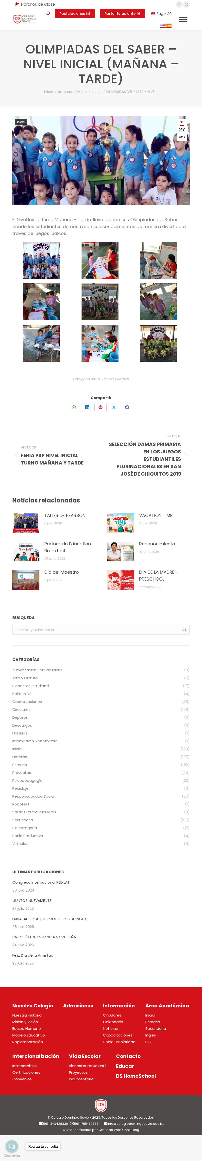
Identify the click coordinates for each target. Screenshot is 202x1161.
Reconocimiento (157, 544)
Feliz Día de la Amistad (32, 955)
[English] (163, 27)
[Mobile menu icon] (183, 19)
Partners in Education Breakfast (67, 547)
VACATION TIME (155, 515)
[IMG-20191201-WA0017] (41, 343)
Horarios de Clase (38, 4)
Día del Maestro (61, 572)
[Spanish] (169, 27)
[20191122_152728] (158, 301)
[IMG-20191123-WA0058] (41, 301)
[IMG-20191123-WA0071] (158, 343)
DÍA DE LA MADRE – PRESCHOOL (158, 575)
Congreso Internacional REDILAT (41, 882)
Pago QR (164, 13)
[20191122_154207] (100, 301)
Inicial (21, 122)
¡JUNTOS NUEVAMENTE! (32, 900)
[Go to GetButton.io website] (12, 1156)
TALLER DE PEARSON (64, 515)
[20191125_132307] (100, 343)
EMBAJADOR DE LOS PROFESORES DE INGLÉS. (50, 918)
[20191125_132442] (100, 260)
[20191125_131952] (158, 260)
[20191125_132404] (41, 260)
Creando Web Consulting (119, 1129)
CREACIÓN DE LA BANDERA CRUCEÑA (44, 937)
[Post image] (25, 523)
